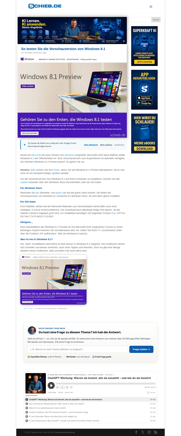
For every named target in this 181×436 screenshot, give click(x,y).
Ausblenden (119, 145)
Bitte (33, 170)
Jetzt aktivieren (91, 145)
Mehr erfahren (106, 145)
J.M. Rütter (28, 53)
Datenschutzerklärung (65, 432)
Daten (56, 170)
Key (114, 213)
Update (24, 182)
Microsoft (36, 155)
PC (99, 230)
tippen (59, 192)
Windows (69, 155)
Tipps (45, 53)
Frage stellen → (141, 349)
